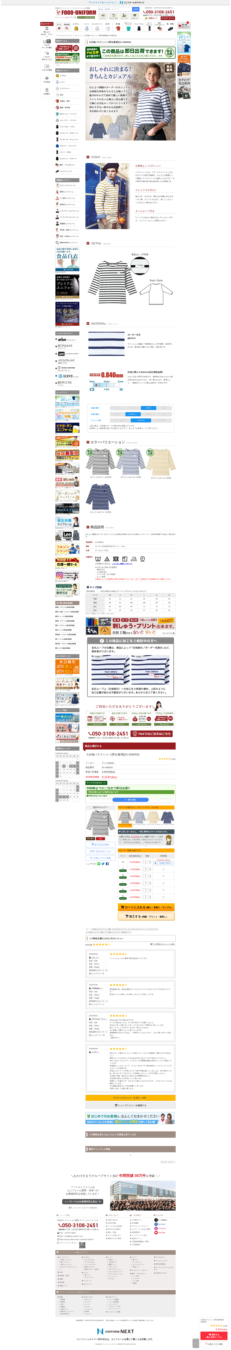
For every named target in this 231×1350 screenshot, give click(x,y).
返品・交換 (112, 1232)
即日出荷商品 (160, 1264)
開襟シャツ (112, 1264)
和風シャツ (63, 1286)
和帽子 (135, 1283)
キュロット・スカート (140, 1270)
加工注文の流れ (101, 844)
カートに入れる (148, 907)
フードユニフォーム (81, 1187)
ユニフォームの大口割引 (65, 675)
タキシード (88, 1284)
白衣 (61, 1272)
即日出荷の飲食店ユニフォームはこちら (67, 64)
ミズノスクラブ (113, 1304)
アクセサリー (160, 1257)
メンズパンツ (137, 1262)
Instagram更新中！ (63, 581)
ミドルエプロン (90, 1262)
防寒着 (63, 1302)
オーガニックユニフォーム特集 (67, 501)
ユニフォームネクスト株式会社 (85, 1208)
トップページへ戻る (139, 1235)
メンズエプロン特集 (63, 514)
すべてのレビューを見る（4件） (132, 1098)
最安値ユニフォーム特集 (65, 461)
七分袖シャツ (113, 1262)
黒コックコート (66, 1262)
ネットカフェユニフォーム (136, 929)
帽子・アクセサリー (139, 1273)
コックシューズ (161, 1261)
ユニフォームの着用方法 (65, 596)
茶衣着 (62, 1282)
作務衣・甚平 (64, 1276)
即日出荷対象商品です (96, 783)
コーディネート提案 (63, 690)
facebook (161, 1224)
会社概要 (135, 1223)
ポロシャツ (88, 1299)
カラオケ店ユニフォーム (119, 929)
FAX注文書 (112, 1223)
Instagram (162, 1228)
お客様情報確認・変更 (140, 1241)
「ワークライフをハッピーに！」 (103, 2)
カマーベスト (89, 1277)
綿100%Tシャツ (126, 932)
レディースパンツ (138, 1264)
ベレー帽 (135, 1281)
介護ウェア (64, 1309)
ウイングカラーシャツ (116, 1274)
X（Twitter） (163, 1220)
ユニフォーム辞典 (114, 1312)
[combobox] (115, 9)
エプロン (87, 1257)
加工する (147, 916)
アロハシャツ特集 (63, 420)
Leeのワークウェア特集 (65, 541)
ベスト (86, 1273)
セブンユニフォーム (114, 1308)
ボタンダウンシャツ (115, 1269)
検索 (135, 9)
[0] (184, 31)
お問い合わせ (168, 18)
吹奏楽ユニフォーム (63, 327)
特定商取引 (136, 1232)
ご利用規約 (136, 1244)
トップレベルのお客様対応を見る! (81, 1201)
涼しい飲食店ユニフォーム (65, 407)
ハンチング (136, 1278)
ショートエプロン (90, 1264)
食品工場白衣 (61, 272)
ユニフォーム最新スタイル (65, 487)
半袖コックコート (66, 1260)
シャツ (110, 1257)
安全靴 (87, 1311)
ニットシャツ (113, 1276)
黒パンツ (135, 1260)
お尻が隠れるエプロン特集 (65, 474)
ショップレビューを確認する (132, 1105)
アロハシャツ (113, 1267)
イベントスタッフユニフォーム (67, 447)
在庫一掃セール (62, 568)
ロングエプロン (90, 1260)
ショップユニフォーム (151, 929)
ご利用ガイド (137, 1220)
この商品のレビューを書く (164, 944)
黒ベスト (87, 1275)
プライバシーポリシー (140, 1226)
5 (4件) (173, 759)
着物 (61, 1279)
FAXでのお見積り (114, 1229)
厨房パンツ (136, 1267)
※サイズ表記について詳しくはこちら (99, 613)
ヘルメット (88, 1314)
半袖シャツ (112, 1260)
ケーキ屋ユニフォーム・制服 (94, 932)
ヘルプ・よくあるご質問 (141, 1229)
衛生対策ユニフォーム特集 (65, 528)
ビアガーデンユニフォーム (65, 434)
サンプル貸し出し (114, 1235)
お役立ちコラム (161, 1273)
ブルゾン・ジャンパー (64, 555)
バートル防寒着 (114, 1302)
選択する (214, 1336)
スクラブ (87, 1302)
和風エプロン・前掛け (92, 1269)
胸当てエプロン (90, 1267)
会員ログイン (137, 1238)
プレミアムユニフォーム (65, 299)
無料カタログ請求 (114, 1238)
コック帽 (135, 1276)
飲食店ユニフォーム (67, 1311)
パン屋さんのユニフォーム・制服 (101, 929)
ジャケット (88, 1281)
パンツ (134, 1257)
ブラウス (111, 1279)
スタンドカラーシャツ (116, 1272)
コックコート (64, 1257)
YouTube (161, 1233)
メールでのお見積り (115, 1226)
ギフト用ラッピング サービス (66, 705)
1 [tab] (130, 1155)
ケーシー (87, 1304)
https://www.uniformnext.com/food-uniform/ (76, 1239)
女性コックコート (66, 1264)
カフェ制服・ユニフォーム (112, 932)
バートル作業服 (114, 1299)
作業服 (63, 1299)
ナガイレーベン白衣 (114, 1306)
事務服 (63, 1307)
